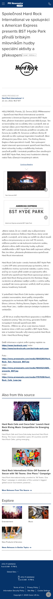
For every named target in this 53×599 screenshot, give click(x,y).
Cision (31, 595)
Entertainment (7, 521)
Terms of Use (19, 587)
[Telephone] (49, 4)
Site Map (31, 590)
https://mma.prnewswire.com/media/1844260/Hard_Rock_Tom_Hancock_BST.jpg (26, 360)
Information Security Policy (13, 590)
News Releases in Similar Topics (15, 547)
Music (30, 521)
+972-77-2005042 (8, 564)
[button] (26, 71)
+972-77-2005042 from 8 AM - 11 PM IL (26, 578)
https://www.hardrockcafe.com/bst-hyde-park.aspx (25, 348)
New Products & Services (12, 542)
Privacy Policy (32, 587)
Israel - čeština (29, 55)
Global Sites (12, 572)
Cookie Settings (44, 590)
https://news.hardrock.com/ (14, 345)
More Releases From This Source (15, 490)
